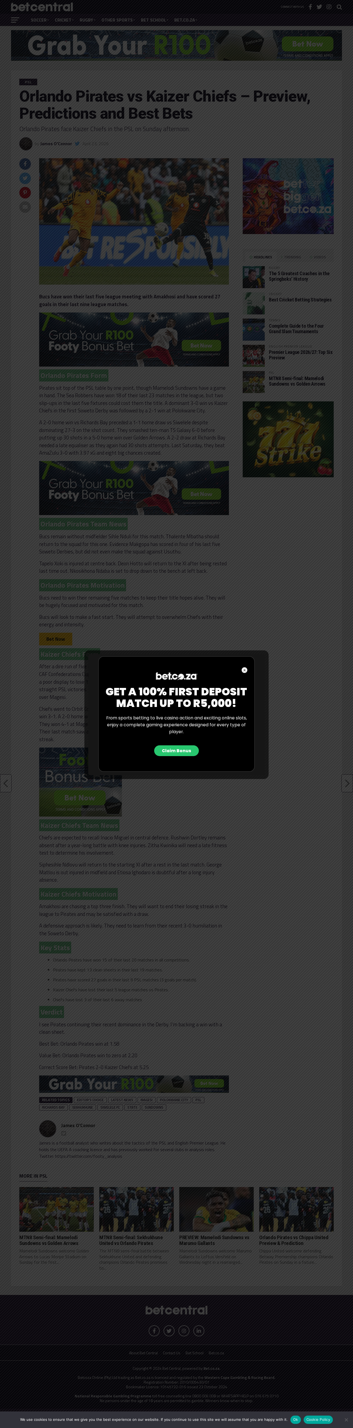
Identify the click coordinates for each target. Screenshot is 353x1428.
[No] (346, 1419)
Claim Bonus (176, 751)
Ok (295, 1419)
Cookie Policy (318, 1419)
